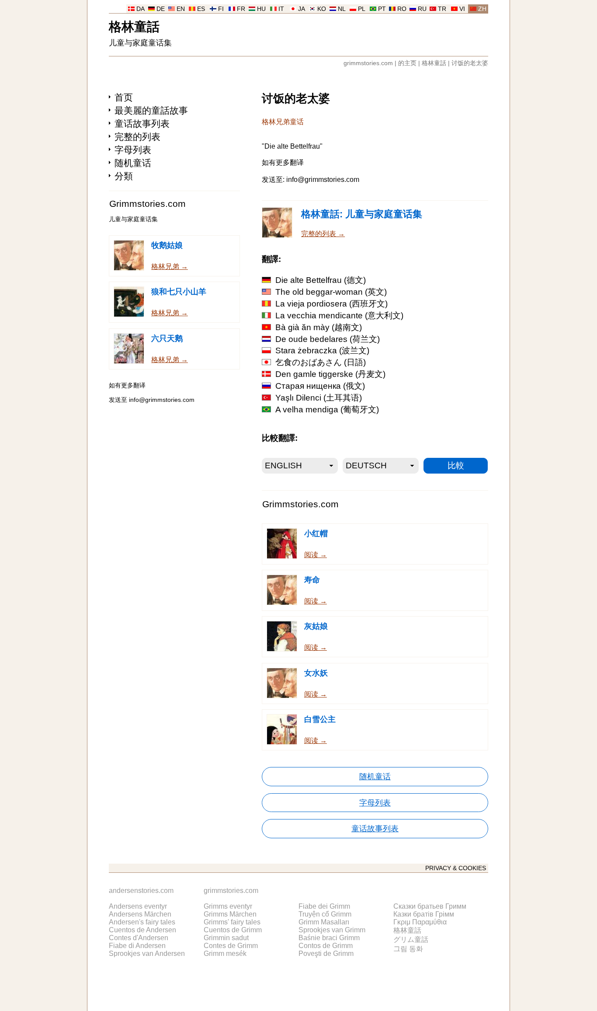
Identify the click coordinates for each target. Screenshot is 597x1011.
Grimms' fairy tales (232, 922)
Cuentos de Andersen (142, 930)
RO (401, 9)
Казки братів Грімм (423, 914)
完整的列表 (137, 137)
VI (462, 9)
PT (382, 9)
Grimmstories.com (147, 204)
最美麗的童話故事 (151, 110)
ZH (482, 9)
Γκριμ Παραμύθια (420, 922)
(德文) (320, 280)
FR (241, 9)
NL (342, 9)
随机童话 (133, 163)
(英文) (331, 291)
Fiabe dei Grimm (324, 906)
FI (221, 9)
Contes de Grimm (231, 945)
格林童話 (134, 26)
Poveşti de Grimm (326, 953)
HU (261, 9)
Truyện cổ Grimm (324, 914)
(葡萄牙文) (327, 409)
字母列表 (133, 150)
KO (321, 9)
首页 (124, 97)
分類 (124, 176)
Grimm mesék (225, 953)
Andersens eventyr (138, 906)
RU (422, 9)
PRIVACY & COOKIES (455, 868)
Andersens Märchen (140, 914)
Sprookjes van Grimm (331, 930)
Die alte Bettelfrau (292, 146)
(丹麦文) (330, 374)
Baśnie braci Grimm (329, 937)
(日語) (320, 362)
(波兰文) (322, 350)
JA (301, 9)
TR (442, 9)
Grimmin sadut (226, 937)
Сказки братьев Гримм (429, 906)
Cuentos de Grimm (233, 930)
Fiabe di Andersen (137, 945)
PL (361, 9)
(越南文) (318, 327)
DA (140, 9)
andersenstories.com (141, 890)
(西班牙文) (331, 303)
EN (181, 9)
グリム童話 (410, 939)
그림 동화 (408, 948)
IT (281, 9)
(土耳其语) (318, 397)
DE (160, 9)
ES (201, 9)
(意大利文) (339, 315)
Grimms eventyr (228, 906)
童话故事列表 (142, 124)
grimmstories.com (368, 63)
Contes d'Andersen (138, 937)
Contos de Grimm (325, 945)
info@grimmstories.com (161, 400)
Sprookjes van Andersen (147, 953)
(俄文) (320, 385)
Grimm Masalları (323, 922)
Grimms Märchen (230, 914)
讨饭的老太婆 (469, 63)
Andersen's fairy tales (142, 922)
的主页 (407, 63)
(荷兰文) (327, 339)
